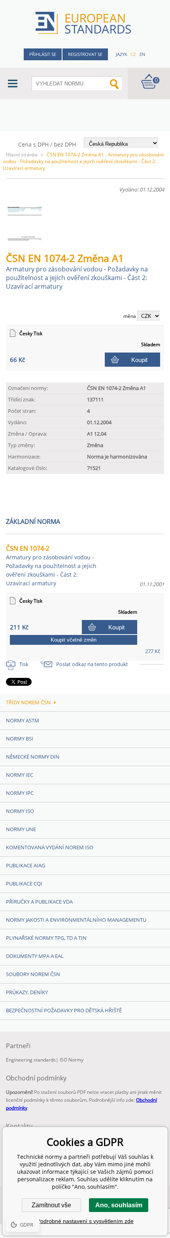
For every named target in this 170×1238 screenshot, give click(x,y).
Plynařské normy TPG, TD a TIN (46, 937)
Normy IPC (20, 792)
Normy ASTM (22, 720)
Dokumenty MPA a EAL (35, 956)
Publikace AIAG (25, 865)
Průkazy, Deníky (27, 992)
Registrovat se (85, 54)
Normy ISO (20, 811)
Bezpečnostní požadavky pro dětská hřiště (64, 1010)
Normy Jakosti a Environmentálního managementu (76, 919)
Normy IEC (19, 774)
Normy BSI (19, 738)
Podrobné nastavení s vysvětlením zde (85, 1221)
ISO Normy (71, 1059)
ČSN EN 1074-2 (51, 565)
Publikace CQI (24, 883)
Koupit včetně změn (73, 640)
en (142, 54)
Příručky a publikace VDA (39, 901)
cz (133, 54)
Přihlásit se (42, 54)
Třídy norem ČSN (28, 702)
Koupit (139, 359)
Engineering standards (31, 1059)
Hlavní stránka (22, 154)
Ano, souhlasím (118, 1205)
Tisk (23, 664)
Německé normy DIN (32, 756)
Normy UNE (21, 829)
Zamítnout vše (51, 1205)
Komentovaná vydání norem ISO (49, 847)
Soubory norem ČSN (33, 974)
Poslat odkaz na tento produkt (92, 664)
